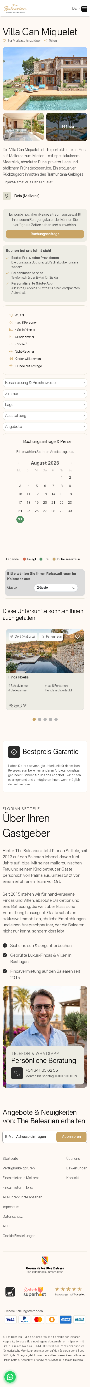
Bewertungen (76, 1168)
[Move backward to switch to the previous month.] (19, 463)
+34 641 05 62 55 (42, 1070)
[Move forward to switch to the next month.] (70, 463)
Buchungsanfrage (45, 234)
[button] (23, 40)
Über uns (73, 1159)
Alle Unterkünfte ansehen (22, 1197)
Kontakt (72, 1178)
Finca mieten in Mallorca (21, 1178)
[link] (84, 9)
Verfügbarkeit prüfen (19, 1168)
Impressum (11, 1207)
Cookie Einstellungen (19, 1236)
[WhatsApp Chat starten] (10, 1377)
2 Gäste (42, 587)
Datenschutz (13, 1217)
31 (20, 519)
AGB (6, 1226)
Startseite (10, 1159)
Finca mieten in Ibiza (18, 1188)
